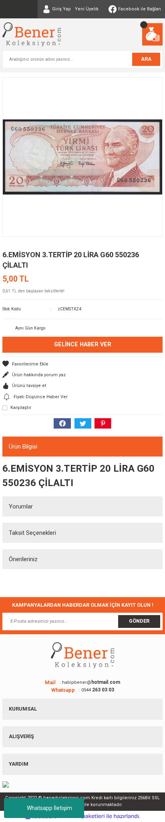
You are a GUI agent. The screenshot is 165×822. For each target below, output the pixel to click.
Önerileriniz (23, 559)
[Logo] (31, 34)
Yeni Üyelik (87, 9)
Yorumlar (21, 506)
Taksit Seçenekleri (32, 532)
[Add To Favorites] (82, 364)
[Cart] (152, 34)
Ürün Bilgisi (23, 446)
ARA (146, 59)
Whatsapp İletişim (49, 808)
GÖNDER (139, 621)
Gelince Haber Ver (82, 344)
